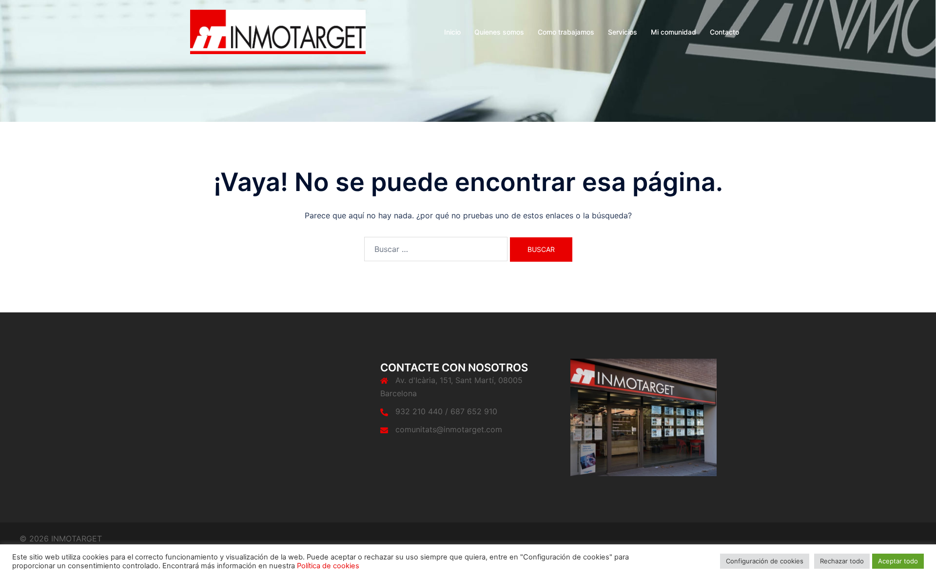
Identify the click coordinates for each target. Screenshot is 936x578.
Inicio (452, 32)
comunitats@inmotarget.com (448, 429)
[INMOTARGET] (278, 31)
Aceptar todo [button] (898, 561)
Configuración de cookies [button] (764, 561)
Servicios (622, 32)
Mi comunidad (673, 32)
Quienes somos (499, 32)
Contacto (724, 32)
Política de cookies (328, 565)
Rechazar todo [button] (842, 561)
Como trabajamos (566, 32)
